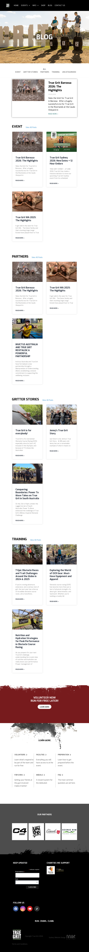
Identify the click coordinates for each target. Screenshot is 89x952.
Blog (50, 5)
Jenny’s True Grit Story (59, 432)
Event (18, 72)
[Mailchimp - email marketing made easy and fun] (20, 894)
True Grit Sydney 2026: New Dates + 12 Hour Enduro (61, 160)
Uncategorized (69, 72)
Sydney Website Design (57, 937)
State (16, 879)
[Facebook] (15, 908)
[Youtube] (30, 908)
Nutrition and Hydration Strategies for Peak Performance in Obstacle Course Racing (27, 641)
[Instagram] (23, 908)
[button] (14, 832)
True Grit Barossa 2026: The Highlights (59, 86)
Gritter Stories (30, 72)
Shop (43, 5)
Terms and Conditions (19, 944)
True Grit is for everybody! (23, 432)
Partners (44, 72)
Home (16, 5)
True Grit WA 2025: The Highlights (26, 219)
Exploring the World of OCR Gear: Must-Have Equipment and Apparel (61, 575)
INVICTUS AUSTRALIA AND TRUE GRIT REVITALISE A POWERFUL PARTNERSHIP (27, 350)
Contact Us (60, 5)
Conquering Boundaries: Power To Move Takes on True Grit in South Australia (27, 494)
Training (56, 72)
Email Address (20, 872)
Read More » (53, 114)
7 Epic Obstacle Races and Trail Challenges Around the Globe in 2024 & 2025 (27, 575)
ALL (44, 69)
